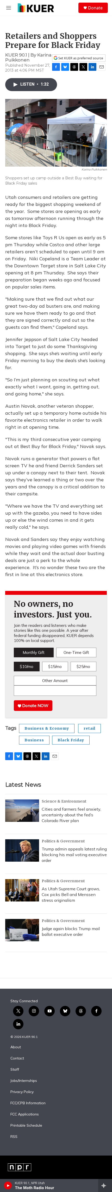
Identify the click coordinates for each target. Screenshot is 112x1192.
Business (34, 740)
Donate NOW (34, 705)
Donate (95, 7)
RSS (13, 1137)
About (15, 1047)
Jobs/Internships (23, 1081)
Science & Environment (64, 801)
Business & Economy (46, 728)
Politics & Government (63, 841)
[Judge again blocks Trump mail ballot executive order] (22, 930)
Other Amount (55, 680)
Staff (14, 1070)
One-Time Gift (76, 652)
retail (89, 728)
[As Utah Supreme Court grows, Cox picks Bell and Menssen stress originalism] (22, 890)
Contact (17, 1058)
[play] (8, 1185)
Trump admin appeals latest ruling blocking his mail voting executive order (74, 854)
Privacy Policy (22, 1092)
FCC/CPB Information (28, 1103)
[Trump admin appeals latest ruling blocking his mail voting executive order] (22, 850)
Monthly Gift (34, 652)
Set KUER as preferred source (80, 58)
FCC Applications (24, 1114)
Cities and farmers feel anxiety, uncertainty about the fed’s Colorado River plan (71, 814)
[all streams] (105, 1185)
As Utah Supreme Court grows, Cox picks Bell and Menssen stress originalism (71, 894)
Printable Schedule (26, 1126)
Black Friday (71, 740)
